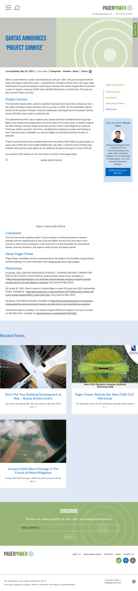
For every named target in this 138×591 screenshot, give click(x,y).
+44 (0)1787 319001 (123, 14)
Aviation (67, 71)
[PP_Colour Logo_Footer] (19, 552)
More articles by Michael (118, 171)
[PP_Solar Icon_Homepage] (119, 558)
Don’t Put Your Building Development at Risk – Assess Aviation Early (33, 396)
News (75, 71)
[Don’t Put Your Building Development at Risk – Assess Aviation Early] (33, 366)
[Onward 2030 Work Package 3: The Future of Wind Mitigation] (33, 441)
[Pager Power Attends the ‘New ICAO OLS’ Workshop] (105, 366)
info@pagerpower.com (102, 14)
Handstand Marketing (68, 584)
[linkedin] (90, 71)
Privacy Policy (8, 584)
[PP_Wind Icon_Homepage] (126, 558)
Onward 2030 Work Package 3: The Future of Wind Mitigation (33, 471)
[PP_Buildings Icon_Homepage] (133, 558)
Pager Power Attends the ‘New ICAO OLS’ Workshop (104, 396)
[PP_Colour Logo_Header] (117, 6)
